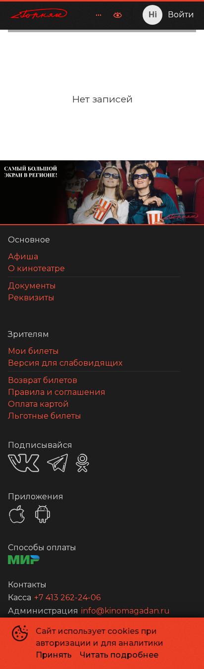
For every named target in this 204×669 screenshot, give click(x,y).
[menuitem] (98, 15)
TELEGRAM (57, 463)
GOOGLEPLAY (42, 514)
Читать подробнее (119, 655)
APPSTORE (17, 514)
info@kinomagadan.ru (125, 611)
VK (23, 463)
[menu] (92, 15)
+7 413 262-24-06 (67, 597)
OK (82, 463)
